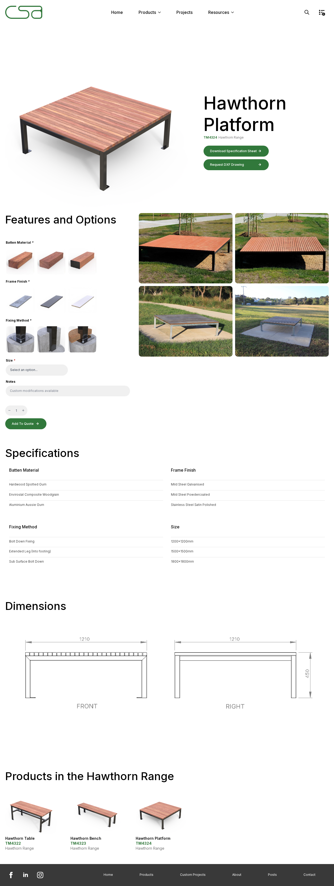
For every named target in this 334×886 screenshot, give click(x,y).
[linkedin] (25, 875)
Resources (218, 12)
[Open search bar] (306, 12)
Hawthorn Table (20, 838)
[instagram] (40, 875)
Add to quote (23, 424)
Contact (309, 875)
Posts (272, 875)
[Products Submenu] (161, 12)
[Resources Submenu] (234, 12)
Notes (10, 381)
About (236, 875)
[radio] (20, 261)
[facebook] (11, 875)
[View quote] (322, 12)
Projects (184, 12)
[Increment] (23, 411)
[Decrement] (9, 411)
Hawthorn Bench (85, 838)
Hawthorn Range (231, 137)
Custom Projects (193, 875)
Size (10, 360)
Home (117, 12)
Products (147, 12)
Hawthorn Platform (153, 838)
